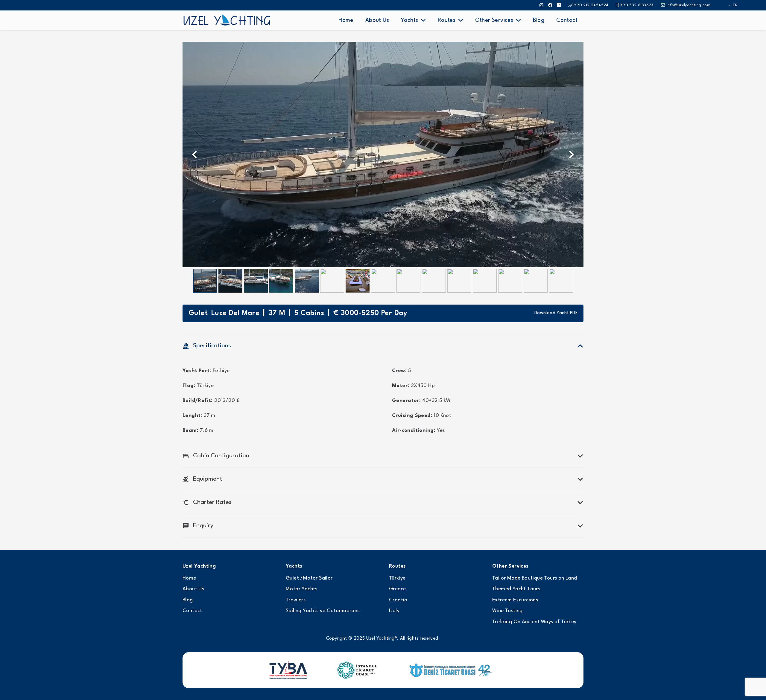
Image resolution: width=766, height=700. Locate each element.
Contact (192, 610)
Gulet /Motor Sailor (309, 578)
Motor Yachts (301, 589)
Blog (188, 600)
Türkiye (397, 578)
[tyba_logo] (288, 670)
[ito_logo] (357, 670)
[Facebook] (550, 5)
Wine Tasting (507, 610)
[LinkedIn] (559, 5)
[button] (423, 20)
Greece (397, 589)
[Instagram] (541, 5)
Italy (394, 610)
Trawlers (296, 600)
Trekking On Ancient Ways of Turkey (534, 621)
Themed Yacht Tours (516, 589)
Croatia (398, 600)
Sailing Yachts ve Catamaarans (323, 610)
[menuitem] (735, 5)
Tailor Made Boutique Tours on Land (534, 578)
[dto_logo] (452, 670)
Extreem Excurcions (515, 600)
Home (189, 578)
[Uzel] (227, 20)
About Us (193, 589)
